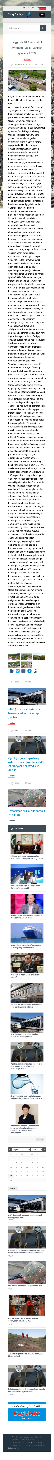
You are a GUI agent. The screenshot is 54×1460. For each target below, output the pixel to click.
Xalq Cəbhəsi (16, 14)
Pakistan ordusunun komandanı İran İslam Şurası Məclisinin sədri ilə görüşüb (27, 857)
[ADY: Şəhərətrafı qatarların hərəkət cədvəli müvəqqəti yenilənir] (27, 697)
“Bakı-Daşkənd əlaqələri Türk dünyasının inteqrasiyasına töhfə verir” (26, 916)
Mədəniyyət (17, 1443)
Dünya (37, 1437)
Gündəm (25, 1445)
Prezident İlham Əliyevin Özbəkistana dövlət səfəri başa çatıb (25, 887)
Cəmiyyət (33, 1445)
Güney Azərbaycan (27, 1440)
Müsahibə (26, 1443)
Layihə (41, 1443)
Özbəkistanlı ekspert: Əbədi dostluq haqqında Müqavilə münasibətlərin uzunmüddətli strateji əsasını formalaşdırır (25, 1129)
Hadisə (27, 59)
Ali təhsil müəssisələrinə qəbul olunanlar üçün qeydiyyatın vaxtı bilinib (27, 1005)
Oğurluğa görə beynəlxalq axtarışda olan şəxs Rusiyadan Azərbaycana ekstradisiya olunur (26, 764)
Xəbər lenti (18, 829)
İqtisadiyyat (28, 1437)
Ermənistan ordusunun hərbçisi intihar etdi (27, 812)
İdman (35, 1443)
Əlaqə (41, 1445)
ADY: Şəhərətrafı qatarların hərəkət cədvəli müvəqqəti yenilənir (24, 713)
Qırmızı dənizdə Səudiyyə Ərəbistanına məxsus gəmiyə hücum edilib (26, 946)
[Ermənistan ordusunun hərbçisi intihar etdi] (27, 798)
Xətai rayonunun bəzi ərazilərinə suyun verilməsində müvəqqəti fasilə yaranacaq (27, 1097)
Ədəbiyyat (16, 1445)
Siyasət (19, 1437)
